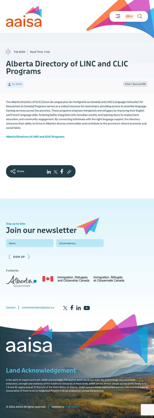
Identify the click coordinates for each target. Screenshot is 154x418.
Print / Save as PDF (135, 84)
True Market (72, 406)
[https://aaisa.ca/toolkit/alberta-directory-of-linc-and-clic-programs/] (69, 172)
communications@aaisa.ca (38, 307)
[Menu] (118, 16)
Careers (10, 307)
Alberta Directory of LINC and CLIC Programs (35, 136)
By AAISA (17, 84)
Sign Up (19, 256)
